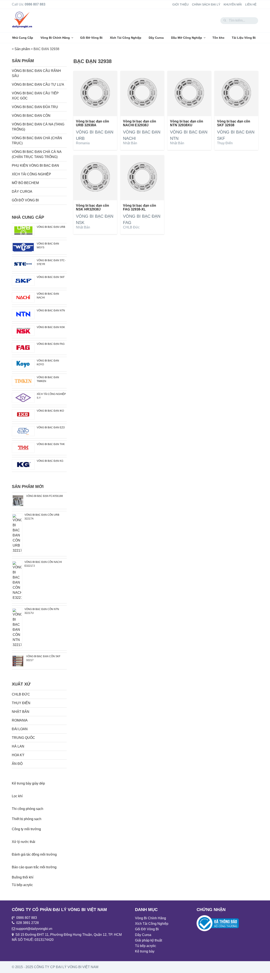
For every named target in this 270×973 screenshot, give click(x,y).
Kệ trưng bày (144, 951)
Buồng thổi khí (22, 877)
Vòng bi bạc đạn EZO (51, 427)
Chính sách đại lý (206, 4)
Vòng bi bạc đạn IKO (50, 410)
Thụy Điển (225, 143)
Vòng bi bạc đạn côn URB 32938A (92, 123)
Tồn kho (218, 37)
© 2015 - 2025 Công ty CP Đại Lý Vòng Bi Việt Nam (55, 967)
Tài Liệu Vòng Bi (244, 37)
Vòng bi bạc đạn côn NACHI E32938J (139, 123)
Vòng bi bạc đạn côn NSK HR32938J (92, 207)
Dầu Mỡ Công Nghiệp (186, 37)
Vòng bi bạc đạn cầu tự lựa (38, 84)
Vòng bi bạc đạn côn (31, 115)
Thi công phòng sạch (27, 809)
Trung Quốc (23, 737)
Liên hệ (250, 4)
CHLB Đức (131, 227)
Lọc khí (17, 796)
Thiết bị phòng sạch (26, 819)
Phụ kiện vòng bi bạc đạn (35, 165)
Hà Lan (18, 746)
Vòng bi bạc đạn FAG (51, 343)
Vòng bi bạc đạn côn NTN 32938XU (186, 123)
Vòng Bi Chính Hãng (55, 37)
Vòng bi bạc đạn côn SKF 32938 (233, 123)
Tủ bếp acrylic (22, 885)
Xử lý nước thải (23, 842)
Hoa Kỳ (18, 755)
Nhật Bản (130, 143)
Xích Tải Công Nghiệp (125, 37)
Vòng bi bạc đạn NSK (51, 327)
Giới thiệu (180, 4)
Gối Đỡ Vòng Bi (91, 37)
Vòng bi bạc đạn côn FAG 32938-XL (139, 207)
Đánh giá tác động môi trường (34, 854)
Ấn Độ (17, 763)
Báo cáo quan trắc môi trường (34, 867)
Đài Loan (20, 729)
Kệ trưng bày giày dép (28, 783)
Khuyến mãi (233, 4)
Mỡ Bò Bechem (25, 183)
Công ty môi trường (26, 829)
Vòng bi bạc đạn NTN (51, 310)
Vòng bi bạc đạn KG (50, 460)
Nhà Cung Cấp (22, 37)
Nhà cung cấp (28, 217)
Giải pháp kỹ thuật (148, 940)
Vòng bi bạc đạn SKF (51, 277)
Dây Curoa (156, 37)
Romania (83, 143)
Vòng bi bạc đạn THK (51, 444)
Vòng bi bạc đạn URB (51, 226)
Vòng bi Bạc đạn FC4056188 (44, 496)
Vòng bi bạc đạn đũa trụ (35, 107)
